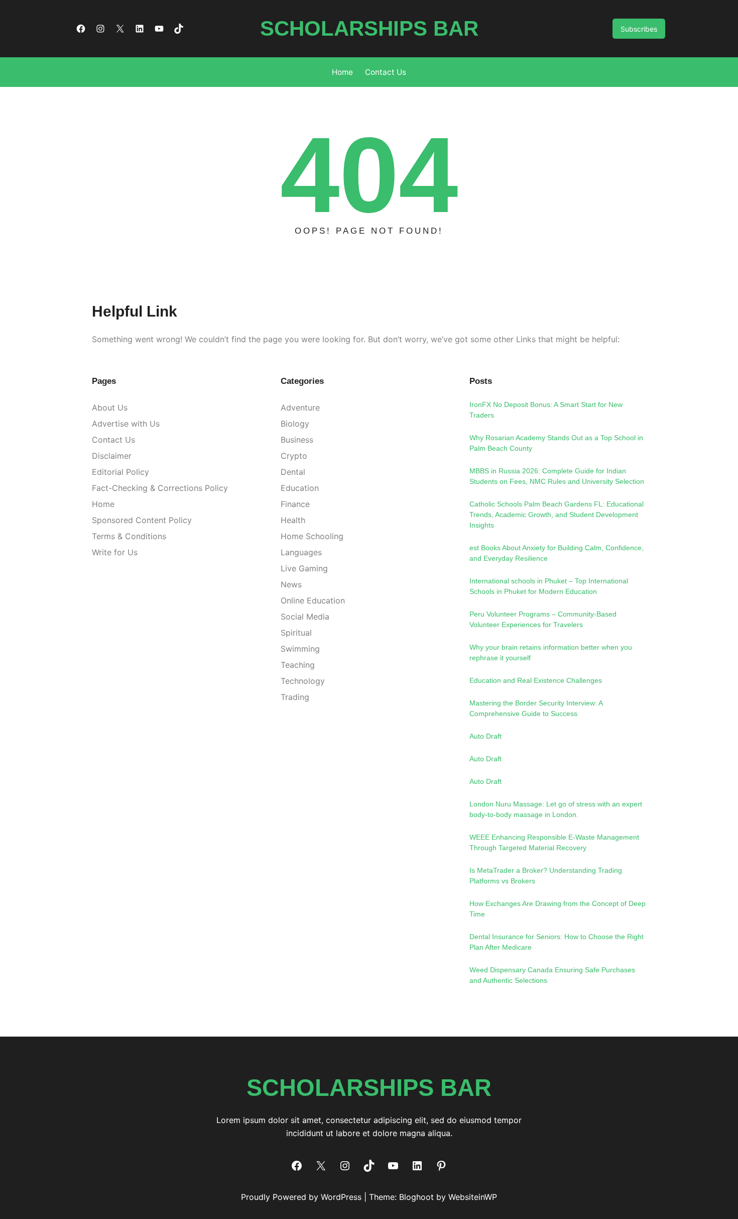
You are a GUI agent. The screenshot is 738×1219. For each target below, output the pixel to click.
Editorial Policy (120, 472)
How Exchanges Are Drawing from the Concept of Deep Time (557, 908)
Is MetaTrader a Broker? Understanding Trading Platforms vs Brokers (545, 875)
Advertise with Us (126, 424)
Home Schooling (312, 536)
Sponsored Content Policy (142, 520)
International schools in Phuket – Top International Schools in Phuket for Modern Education (548, 586)
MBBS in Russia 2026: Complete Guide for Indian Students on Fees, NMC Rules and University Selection (556, 476)
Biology (295, 424)
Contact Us (113, 440)
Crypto (294, 456)
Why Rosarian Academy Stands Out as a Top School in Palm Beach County (556, 443)
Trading (295, 697)
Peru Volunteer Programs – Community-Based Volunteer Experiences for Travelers (543, 619)
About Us (110, 407)
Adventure (300, 407)
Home (103, 504)
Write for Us (115, 552)
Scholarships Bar (369, 28)
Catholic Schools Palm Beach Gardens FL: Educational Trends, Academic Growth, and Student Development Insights (556, 514)
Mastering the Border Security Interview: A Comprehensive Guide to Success (535, 708)
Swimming (300, 649)
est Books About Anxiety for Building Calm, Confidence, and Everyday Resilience (556, 553)
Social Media (305, 617)
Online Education (313, 600)
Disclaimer (112, 456)
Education (300, 488)
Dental (293, 472)
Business (297, 440)
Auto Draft (485, 736)
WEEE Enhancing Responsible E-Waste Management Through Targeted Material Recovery (554, 842)
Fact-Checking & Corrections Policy (160, 488)
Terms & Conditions (129, 536)
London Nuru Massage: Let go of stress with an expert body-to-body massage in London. (555, 809)
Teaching (298, 665)
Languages (301, 552)
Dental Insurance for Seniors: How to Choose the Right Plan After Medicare (556, 942)
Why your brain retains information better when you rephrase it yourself (550, 652)
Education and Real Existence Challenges (535, 680)
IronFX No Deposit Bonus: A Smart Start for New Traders (546, 409)
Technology (303, 681)
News (291, 584)
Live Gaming (304, 568)
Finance (295, 504)
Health (293, 520)
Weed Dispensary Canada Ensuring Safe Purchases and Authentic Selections (552, 975)
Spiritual (296, 633)
